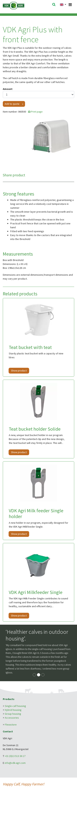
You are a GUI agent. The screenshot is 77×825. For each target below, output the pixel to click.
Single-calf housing (15, 706)
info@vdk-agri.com (15, 763)
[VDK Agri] (18, 5)
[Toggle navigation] (70, 4)
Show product (19, 370)
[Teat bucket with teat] (38, 319)
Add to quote (12, 103)
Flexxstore (11, 724)
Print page (36, 111)
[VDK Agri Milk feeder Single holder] (38, 483)
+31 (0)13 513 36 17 (15, 756)
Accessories (12, 717)
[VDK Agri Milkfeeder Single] (38, 564)
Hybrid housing (13, 710)
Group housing (13, 713)
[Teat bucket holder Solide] (38, 401)
